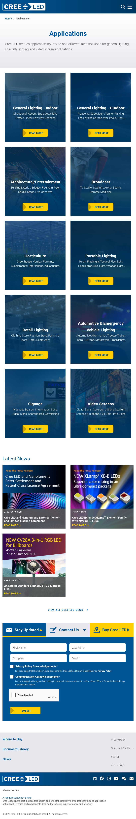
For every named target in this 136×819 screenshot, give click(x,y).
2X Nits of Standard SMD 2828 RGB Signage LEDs (32, 587)
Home (8, 18)
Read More (36, 133)
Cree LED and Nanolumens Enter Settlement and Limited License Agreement (32, 519)
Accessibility (117, 765)
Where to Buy (12, 739)
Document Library (15, 749)
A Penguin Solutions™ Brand (16, 797)
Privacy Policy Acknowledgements (36, 666)
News (6, 759)
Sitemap (115, 756)
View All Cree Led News (65, 610)
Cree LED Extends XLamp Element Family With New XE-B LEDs (99, 519)
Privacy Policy (104, 671)
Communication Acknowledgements (37, 676)
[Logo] (24, 6)
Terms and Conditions (122, 748)
